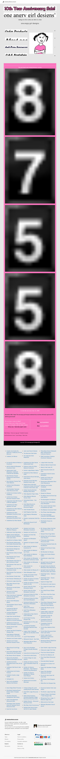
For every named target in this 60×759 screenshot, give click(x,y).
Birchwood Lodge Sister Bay (14, 581)
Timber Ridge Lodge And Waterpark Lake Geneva (47, 612)
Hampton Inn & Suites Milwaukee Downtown (29, 529)
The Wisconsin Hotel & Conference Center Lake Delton (47, 598)
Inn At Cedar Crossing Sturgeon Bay (29, 618)
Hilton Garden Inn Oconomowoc (28, 566)
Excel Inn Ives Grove (12, 709)
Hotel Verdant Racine (29, 509)
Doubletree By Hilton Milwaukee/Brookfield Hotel (14, 517)
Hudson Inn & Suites (29, 678)
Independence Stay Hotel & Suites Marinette (31, 614)
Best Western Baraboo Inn (13, 546)
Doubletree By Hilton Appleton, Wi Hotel (12, 505)
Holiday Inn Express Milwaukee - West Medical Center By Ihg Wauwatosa (30, 669)
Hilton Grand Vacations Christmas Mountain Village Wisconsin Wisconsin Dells (31, 697)
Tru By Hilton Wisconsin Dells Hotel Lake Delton (48, 632)
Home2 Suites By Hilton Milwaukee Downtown (30, 591)
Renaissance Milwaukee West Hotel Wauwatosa (48, 482)
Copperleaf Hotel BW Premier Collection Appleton (14, 501)
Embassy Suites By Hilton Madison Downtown (30, 467)
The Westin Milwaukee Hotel (48, 518)
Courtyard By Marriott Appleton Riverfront (12, 609)
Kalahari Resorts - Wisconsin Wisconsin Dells (31, 702)
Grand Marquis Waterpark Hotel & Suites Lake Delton (13, 635)
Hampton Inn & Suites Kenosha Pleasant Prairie (13, 641)
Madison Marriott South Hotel (48, 465)
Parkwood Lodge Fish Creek (48, 650)
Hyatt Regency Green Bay (30, 512)
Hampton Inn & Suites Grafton (14, 638)
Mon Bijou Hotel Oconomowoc (31, 705)
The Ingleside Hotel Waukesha (29, 456)
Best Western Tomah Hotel (13, 576)
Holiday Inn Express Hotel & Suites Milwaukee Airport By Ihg (31, 663)
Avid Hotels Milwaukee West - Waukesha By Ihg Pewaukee (14, 652)
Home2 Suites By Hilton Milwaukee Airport (30, 587)
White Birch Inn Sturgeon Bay (48, 683)
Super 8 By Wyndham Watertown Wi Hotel (46, 672)
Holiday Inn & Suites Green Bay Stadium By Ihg (30, 575)
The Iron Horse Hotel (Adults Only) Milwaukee (48, 502)
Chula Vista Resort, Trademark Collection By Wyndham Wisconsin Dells (14, 597)
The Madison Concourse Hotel (48, 510)
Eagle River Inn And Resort (13, 616)
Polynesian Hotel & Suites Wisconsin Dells (47, 540)
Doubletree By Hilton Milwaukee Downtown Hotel (14, 513)
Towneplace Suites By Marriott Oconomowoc (46, 620)
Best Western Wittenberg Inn (14, 578)
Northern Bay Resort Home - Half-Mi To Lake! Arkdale (31, 708)
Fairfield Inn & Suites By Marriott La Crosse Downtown (14, 619)
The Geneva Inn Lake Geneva (48, 584)
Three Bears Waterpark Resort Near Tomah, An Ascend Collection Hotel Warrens (48, 604)
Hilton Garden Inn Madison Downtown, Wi (30, 547)
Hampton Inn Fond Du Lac (30, 532)
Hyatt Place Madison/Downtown (29, 606)
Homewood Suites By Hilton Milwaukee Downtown (31, 595)
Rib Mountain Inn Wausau (47, 552)
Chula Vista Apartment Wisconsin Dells (12, 700)
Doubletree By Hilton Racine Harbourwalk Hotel (31, 463)
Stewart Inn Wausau (46, 493)
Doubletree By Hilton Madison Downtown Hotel (14, 509)
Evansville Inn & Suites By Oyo (31, 653)
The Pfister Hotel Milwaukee (48, 512)
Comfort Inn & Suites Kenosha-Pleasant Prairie (13, 497)
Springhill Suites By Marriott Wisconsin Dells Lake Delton (48, 570)
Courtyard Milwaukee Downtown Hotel (12, 613)
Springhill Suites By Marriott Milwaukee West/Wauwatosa (48, 566)
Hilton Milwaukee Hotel (30, 572)
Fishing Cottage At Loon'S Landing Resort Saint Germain (31, 688)
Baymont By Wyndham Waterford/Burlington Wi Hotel (14, 658)
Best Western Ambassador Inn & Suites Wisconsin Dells (14, 543)
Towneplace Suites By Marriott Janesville (46, 616)
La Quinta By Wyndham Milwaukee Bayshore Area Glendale (30, 627)
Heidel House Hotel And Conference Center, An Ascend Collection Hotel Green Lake (31, 486)
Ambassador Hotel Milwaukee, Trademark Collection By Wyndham (13, 472)
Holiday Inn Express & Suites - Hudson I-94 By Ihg (31, 579)
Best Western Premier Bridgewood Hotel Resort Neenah (13, 477)
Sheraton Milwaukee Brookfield (46, 490)
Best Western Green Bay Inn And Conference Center (14, 561)
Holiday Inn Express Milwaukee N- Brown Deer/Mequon (29, 674)
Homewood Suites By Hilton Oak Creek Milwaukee (31, 599)
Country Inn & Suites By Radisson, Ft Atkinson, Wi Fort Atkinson (14, 452)
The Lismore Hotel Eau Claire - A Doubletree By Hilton (48, 506)
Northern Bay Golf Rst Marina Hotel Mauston (48, 537)
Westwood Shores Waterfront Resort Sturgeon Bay (48, 641)
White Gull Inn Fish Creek (47, 702)
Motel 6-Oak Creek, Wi (46, 467)
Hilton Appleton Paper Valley (31, 494)
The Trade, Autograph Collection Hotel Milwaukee (48, 515)
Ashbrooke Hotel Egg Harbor (14, 532)
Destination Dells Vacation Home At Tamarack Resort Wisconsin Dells (13, 705)
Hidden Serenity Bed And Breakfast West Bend (30, 490)
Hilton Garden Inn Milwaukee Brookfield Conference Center (31, 559)
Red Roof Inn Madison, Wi (47, 655)
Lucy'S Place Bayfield (29, 636)
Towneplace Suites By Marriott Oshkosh (46, 624)
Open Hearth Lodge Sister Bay (48, 647)
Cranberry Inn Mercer (12, 456)
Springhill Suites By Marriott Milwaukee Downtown (48, 562)
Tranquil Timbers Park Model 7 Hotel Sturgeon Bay (48, 695)
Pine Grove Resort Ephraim (48, 652)
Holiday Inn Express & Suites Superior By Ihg (31, 583)
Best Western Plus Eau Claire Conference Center (14, 569)
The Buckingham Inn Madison (48, 499)
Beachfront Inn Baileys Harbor (14, 540)
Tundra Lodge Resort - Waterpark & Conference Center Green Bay (47, 636)
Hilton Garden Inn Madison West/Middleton (30, 555)
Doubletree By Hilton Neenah (14, 520)
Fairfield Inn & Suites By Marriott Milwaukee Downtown (14, 623)
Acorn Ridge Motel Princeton (14, 688)
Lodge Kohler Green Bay (47, 462)
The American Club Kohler (30, 453)
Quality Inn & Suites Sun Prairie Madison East (47, 478)
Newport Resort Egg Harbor (48, 534)
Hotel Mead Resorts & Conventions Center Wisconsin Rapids (29, 505)
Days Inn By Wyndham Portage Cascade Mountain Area (30, 649)
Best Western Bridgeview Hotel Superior (13, 549)
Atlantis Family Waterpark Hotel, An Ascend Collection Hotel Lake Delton (14, 536)
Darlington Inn (10, 679)
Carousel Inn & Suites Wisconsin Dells (12, 592)
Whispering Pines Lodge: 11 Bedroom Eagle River (48, 698)
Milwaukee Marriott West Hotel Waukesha (30, 642)
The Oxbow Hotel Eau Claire (48, 594)
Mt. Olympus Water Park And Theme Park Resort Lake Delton (48, 530)
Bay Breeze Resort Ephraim (14, 655)
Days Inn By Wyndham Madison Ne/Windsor (12, 682)
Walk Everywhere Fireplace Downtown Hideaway (48, 457)
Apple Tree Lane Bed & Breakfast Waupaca (12, 529)
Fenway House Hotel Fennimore (12, 627)
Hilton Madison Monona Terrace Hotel (30, 497)
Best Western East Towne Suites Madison (13, 557)
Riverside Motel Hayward (47, 661)
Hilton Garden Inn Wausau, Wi (31, 570)
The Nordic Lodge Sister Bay (48, 692)
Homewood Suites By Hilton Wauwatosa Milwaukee (31, 603)
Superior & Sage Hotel (46, 581)
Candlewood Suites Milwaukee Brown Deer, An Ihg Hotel (14, 663)
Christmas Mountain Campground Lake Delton (13, 696)
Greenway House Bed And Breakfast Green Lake (30, 481)
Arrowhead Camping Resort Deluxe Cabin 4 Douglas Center (14, 692)
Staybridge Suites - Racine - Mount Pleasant (48, 578)
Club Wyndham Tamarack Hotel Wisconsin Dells (13, 489)
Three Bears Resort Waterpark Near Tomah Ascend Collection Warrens (48, 452)
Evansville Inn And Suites (30, 655)
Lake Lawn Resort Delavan (30, 451)
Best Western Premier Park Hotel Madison (14, 482)
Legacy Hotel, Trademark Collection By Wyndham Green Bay (31, 633)
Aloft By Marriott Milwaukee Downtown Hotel (14, 467)
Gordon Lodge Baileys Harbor (31, 470)
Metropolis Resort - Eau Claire (31, 639)
